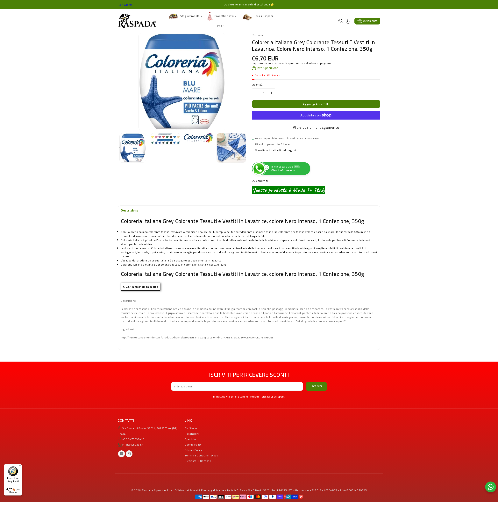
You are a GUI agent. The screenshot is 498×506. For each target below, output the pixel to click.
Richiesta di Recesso (198, 460)
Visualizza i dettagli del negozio (276, 150)
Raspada (147, 490)
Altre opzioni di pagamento (316, 127)
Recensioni (192, 433)
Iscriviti (316, 386)
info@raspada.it (132, 444)
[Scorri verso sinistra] (120, 148)
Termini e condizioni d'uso (201, 455)
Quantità (257, 85)
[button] (340, 21)
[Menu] (19, 466)
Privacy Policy (193, 450)
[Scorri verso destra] (244, 148)
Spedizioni (191, 439)
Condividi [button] (262, 181)
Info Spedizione (267, 68)
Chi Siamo (191, 428)
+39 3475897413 (133, 439)
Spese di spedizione (289, 63)
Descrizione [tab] (130, 210)
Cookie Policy (193, 444)
